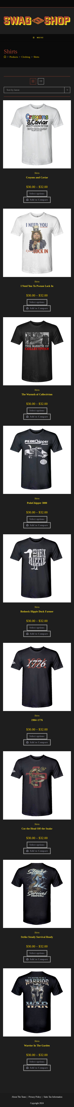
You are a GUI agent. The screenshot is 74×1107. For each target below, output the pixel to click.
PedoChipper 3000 (37, 503)
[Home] (5, 57)
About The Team (19, 1097)
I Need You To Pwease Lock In (37, 286)
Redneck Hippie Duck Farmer (36, 611)
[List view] (41, 81)
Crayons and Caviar (37, 177)
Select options (37, 193)
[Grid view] (33, 81)
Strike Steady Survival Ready (37, 937)
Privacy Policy (35, 1097)
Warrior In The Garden (37, 1045)
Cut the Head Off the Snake (37, 828)
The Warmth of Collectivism (37, 394)
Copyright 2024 (37, 1103)
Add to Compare (39, 200)
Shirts (36, 57)
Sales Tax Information (53, 1097)
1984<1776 (37, 720)
